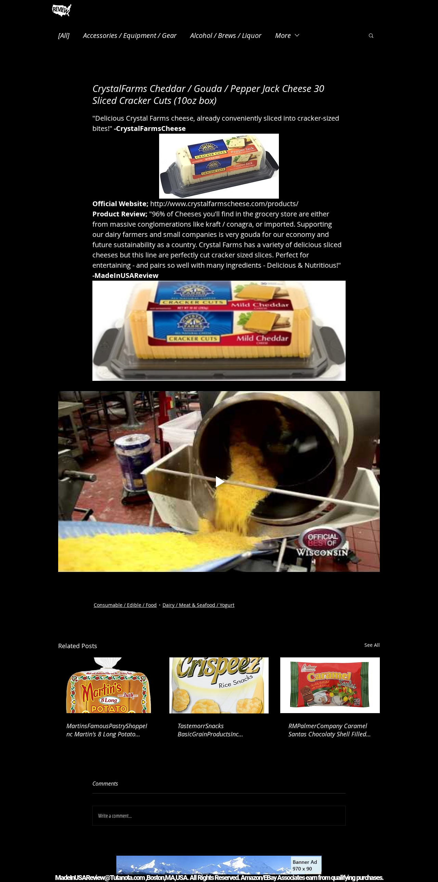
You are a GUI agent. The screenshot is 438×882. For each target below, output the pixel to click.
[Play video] (219, 481)
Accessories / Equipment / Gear (130, 35)
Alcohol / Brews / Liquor (225, 35)
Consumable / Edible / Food (125, 605)
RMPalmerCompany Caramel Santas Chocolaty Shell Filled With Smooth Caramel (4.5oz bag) (327, 730)
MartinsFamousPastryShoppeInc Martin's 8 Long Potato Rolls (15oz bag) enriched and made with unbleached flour (106, 730)
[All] (63, 35)
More (283, 35)
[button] (371, 35)
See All (372, 645)
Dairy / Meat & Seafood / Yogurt (198, 605)
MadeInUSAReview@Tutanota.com (99, 877)
